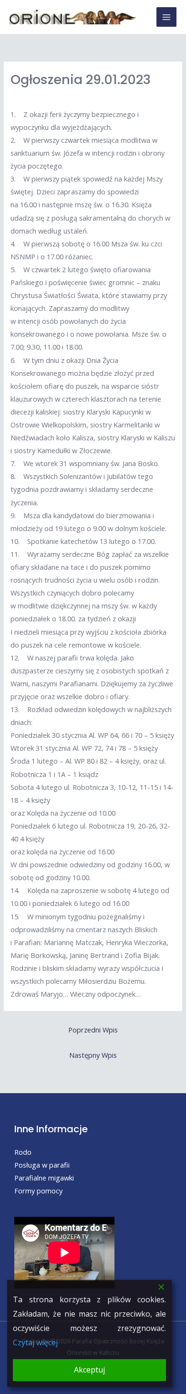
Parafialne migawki (44, 1177)
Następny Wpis (93, 1055)
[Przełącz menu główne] (166, 17)
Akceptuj (89, 1369)
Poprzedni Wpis (93, 1029)
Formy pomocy (38, 1190)
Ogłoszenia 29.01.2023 (80, 79)
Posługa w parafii (42, 1165)
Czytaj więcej (35, 1342)
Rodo (22, 1152)
